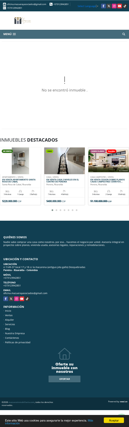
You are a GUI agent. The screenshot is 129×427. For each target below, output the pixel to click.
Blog (7, 328)
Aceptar (114, 420)
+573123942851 (61, 4)
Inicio (8, 310)
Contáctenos (12, 337)
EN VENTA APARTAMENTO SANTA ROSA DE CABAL (18, 181)
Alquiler (9, 319)
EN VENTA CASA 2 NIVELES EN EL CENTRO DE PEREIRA (62, 181)
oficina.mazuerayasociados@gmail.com (25, 293)
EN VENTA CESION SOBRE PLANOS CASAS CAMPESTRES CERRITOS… (107, 181)
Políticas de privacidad (17, 342)
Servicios (10, 324)
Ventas (9, 315)
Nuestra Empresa (15, 333)
